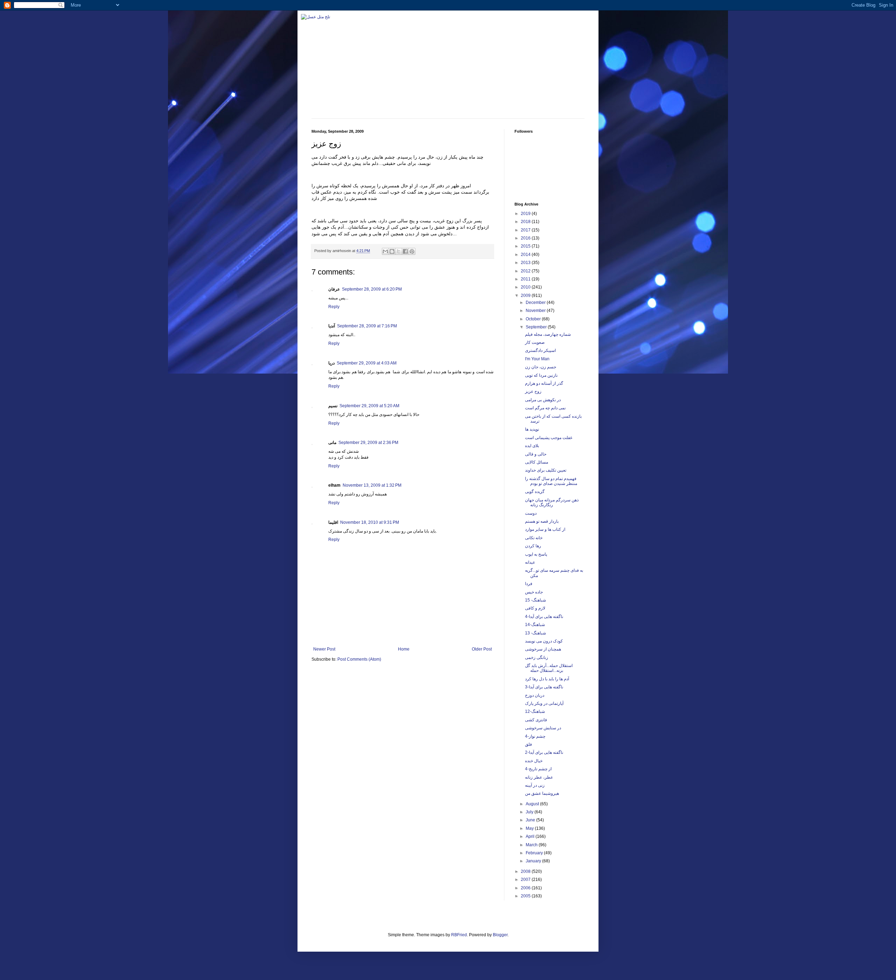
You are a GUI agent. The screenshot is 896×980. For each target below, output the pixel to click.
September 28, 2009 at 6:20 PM (372, 289)
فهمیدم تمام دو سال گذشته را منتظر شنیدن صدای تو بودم (551, 481)
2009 (526, 295)
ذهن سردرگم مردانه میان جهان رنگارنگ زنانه (552, 502)
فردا (528, 583)
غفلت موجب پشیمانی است (548, 437)
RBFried (459, 934)
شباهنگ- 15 (535, 600)
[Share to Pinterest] (411, 251)
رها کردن (533, 545)
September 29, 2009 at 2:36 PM (368, 442)
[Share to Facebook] (405, 251)
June (531, 820)
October (534, 319)
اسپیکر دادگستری (540, 350)
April (531, 836)
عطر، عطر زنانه (539, 777)
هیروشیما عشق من (542, 793)
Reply (334, 306)
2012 (526, 271)
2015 (526, 246)
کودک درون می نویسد (544, 641)
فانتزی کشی (536, 719)
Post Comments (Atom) (359, 659)
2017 (526, 230)
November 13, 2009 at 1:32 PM (372, 485)
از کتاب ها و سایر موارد (545, 529)
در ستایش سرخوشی (543, 727)
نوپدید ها (532, 429)
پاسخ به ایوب (536, 554)
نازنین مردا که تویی (541, 375)
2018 (526, 221)
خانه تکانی (533, 537)
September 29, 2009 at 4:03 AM (367, 363)
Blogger (500, 934)
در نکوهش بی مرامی (543, 399)
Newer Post (324, 649)
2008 (526, 871)
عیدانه (530, 562)
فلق (528, 744)
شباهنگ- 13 (535, 633)
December (536, 302)
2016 (526, 238)
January (534, 861)
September (537, 327)
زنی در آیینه (535, 785)
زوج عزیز (533, 391)
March (532, 844)
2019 (526, 213)
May (530, 828)
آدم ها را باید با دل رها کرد (547, 678)
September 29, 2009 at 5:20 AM (369, 405)
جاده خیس (534, 592)
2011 (526, 279)
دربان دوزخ (534, 695)
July (530, 811)
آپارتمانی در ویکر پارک (544, 703)
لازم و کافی (535, 608)
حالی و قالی (535, 454)
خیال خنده (533, 760)
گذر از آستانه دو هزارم (544, 383)
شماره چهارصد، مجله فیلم (548, 334)
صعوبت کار (535, 342)
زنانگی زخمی (536, 657)
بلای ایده (532, 445)
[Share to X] (398, 251)
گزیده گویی (535, 491)
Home (404, 649)
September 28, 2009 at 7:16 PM (367, 326)
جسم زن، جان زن (540, 366)
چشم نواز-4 (535, 736)
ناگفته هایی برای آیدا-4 (544, 616)
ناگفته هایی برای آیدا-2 (544, 752)
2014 (526, 254)
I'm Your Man (537, 358)
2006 (526, 887)
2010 (526, 287)
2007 (526, 879)
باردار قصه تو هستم (542, 521)
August (533, 803)
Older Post (482, 649)
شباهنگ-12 (535, 711)
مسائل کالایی (536, 462)
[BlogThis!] (392, 251)
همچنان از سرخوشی (543, 649)
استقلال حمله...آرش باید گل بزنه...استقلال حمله (549, 668)
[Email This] (385, 251)
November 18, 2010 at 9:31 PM (369, 522)
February (535, 852)
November (536, 310)
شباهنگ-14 (535, 624)
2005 (526, 896)
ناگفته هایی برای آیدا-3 (544, 686)
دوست (531, 513)
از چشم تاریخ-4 (538, 768)
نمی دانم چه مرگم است (545, 407)
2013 (526, 262)
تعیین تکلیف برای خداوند (545, 470)
